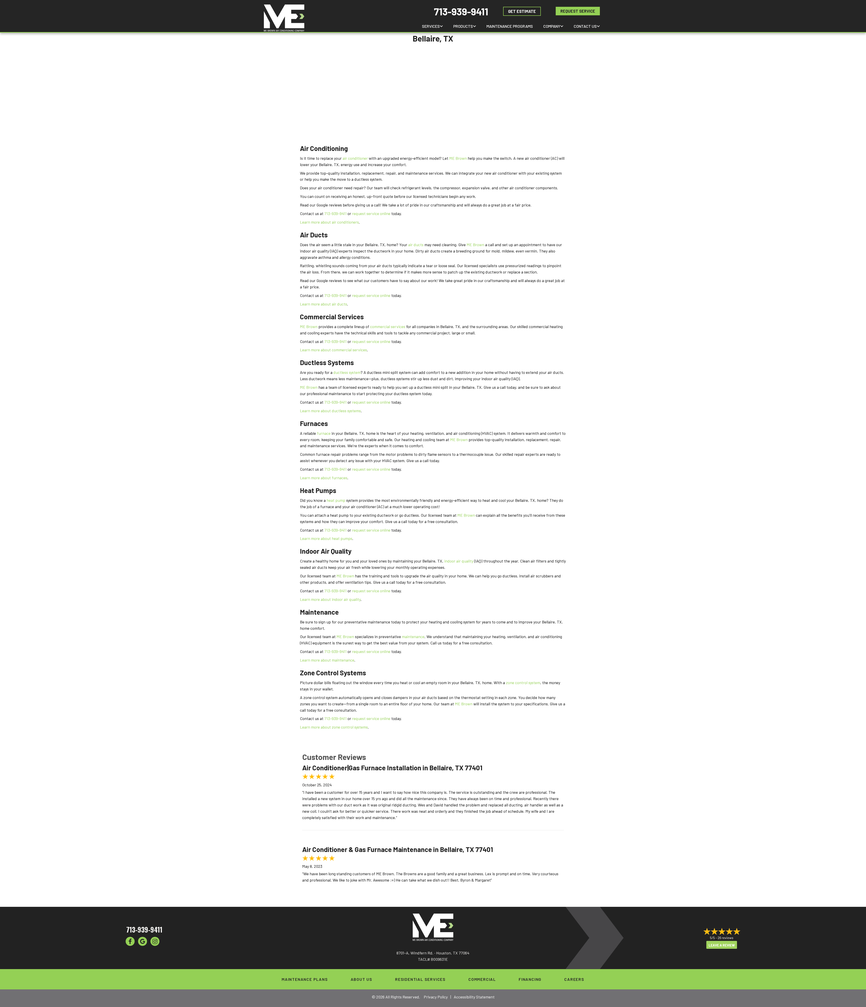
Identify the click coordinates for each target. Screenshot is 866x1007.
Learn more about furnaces (323, 477)
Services (431, 26)
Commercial (482, 979)
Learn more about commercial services (333, 349)
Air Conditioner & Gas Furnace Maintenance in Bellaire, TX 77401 (397, 849)
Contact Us (585, 26)
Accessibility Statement (474, 996)
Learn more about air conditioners (329, 222)
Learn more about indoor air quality (330, 599)
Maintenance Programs (509, 26)
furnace (324, 433)
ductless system (347, 372)
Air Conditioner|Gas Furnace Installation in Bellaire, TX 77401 (392, 768)
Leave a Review (722, 945)
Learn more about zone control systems (334, 727)
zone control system (523, 682)
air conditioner (355, 158)
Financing (530, 979)
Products (463, 26)
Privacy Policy (436, 996)
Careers (574, 979)
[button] (441, 26)
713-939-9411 (461, 11)
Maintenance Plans (305, 979)
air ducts (416, 244)
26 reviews (725, 938)
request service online (371, 213)
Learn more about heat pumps (326, 538)
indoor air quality (458, 560)
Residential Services (420, 979)
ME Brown (458, 158)
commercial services (387, 326)
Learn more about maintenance (327, 659)
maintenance (413, 636)
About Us (361, 979)
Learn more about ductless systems (330, 410)
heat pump (336, 500)
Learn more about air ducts (323, 303)
